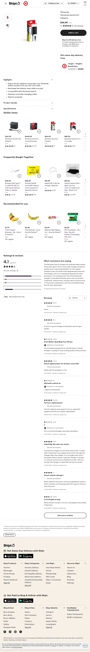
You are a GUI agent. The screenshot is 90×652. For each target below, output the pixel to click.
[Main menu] (6, 3)
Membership (51, 574)
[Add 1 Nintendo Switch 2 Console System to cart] (39, 131)
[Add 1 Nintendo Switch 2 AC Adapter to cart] (19, 131)
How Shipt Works (53, 567)
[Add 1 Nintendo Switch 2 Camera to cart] (59, 131)
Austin (27, 612)
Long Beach (51, 624)
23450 (81, 69)
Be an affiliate (9, 618)
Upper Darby (51, 621)
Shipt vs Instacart (53, 580)
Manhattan (29, 624)
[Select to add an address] (18, 3)
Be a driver (8, 615)
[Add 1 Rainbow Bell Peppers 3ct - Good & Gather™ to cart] (59, 222)
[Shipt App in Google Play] (25, 556)
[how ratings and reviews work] (17, 270)
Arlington (50, 612)
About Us (71, 567)
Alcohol (7, 567)
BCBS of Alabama (74, 617)
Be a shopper (9, 612)
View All (7, 583)
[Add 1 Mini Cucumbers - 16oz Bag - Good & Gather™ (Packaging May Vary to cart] (78, 222)
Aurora (48, 615)
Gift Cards (50, 577)
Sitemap (70, 583)
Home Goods (9, 574)
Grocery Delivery (32, 567)
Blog (69, 577)
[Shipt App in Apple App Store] (10, 556)
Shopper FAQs (10, 627)
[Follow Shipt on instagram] (10, 632)
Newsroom (71, 574)
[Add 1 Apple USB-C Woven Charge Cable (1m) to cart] (59, 176)
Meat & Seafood (10, 580)
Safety (6, 624)
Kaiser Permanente (75, 614)
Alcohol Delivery (31, 571)
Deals (48, 583)
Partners (70, 580)
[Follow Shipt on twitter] (20, 632)
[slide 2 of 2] (7, 25)
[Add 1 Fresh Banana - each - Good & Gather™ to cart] (39, 222)
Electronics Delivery (33, 577)
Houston (28, 621)
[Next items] (85, 134)
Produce (7, 577)
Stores (48, 571)
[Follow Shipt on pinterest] (15, 632)
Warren (49, 618)
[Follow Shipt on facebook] (5, 632)
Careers (70, 571)
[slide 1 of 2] (7, 17)
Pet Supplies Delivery (33, 574)
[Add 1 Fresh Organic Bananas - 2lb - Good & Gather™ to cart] (19, 222)
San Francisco (30, 615)
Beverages (8, 571)
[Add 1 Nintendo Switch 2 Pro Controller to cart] (78, 131)
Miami (27, 618)
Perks (6, 621)
